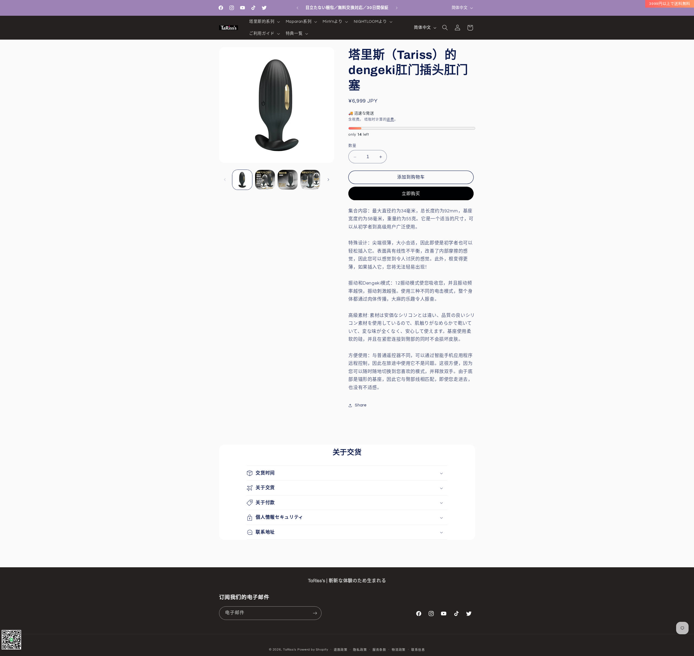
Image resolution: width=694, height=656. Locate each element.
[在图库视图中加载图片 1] (242, 180)
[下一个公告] (397, 7)
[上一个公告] (297, 7)
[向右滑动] (328, 180)
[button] (264, 22)
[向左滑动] (225, 180)
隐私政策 (360, 649)
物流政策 (399, 649)
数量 (352, 146)
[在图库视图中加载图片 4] (310, 180)
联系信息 (418, 649)
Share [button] (360, 405)
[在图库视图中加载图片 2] (265, 180)
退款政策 (341, 649)
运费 (390, 119)
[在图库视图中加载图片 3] (287, 180)
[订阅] (315, 613)
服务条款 (379, 649)
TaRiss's (289, 649)
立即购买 (411, 194)
